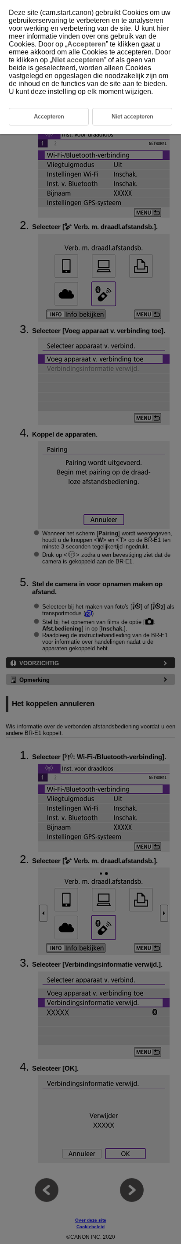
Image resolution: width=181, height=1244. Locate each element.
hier (162, 28)
